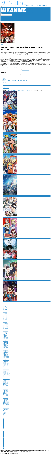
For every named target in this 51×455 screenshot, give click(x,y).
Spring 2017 (6, 357)
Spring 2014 (6, 354)
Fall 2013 (5, 325)
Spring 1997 (5, 336)
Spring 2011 (6, 351)
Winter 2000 (5, 386)
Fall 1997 (5, 309)
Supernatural (18, 67)
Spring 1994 (5, 334)
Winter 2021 (5, 409)
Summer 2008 (6, 369)
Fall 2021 (5, 333)
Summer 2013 (6, 374)
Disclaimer (5, 414)
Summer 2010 (6, 371)
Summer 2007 (6, 367)
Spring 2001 (5, 341)
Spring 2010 (5, 350)
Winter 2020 (6, 408)
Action (1, 67)
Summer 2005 (6, 365)
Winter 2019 (6, 407)
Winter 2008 (5, 394)
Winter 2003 (5, 390)
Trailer (1, 44)
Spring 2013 (5, 353)
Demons (9, 67)
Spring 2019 (6, 360)
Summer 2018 (6, 380)
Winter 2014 (6, 401)
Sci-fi (26, 90)
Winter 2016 (6, 403)
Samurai (22, 90)
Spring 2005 (5, 344)
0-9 (3, 419)
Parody (19, 90)
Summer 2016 (6, 377)
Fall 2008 (5, 319)
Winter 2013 (6, 400)
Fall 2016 (5, 328)
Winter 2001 (5, 388)
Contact (4, 412)
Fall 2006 (5, 317)
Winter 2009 (5, 395)
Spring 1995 (5, 335)
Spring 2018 (6, 358)
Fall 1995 (5, 308)
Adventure (5, 67)
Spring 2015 (6, 355)
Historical (15, 90)
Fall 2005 (5, 316)
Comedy (11, 90)
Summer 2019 (6, 381)
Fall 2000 (5, 312)
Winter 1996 (5, 383)
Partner (4, 415)
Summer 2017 (6, 379)
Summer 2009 (6, 370)
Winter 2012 (5, 399)
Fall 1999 (5, 310)
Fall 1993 (5, 307)
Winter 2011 (5, 398)
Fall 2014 (28, 74)
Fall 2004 (5, 315)
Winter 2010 (5, 396)
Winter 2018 (6, 405)
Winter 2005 (5, 392)
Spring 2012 (5, 352)
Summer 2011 (6, 372)
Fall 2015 (5, 327)
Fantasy (12, 67)
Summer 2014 (6, 375)
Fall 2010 (5, 322)
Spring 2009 (5, 348)
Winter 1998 (5, 385)
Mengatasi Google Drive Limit (9, 416)
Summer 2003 (6, 363)
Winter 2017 (6, 404)
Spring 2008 (5, 347)
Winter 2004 (5, 391)
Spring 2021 (5, 361)
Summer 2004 (6, 364)
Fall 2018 (5, 331)
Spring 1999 (5, 338)
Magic (15, 67)
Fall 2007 (5, 318)
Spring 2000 (5, 339)
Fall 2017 (5, 329)
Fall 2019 (5, 332)
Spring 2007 (5, 346)
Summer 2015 (6, 376)
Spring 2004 (5, 343)
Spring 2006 (5, 345)
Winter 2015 (6, 402)
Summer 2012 (6, 373)
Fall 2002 (5, 313)
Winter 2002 (5, 389)
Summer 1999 (6, 362)
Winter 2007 (5, 393)
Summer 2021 (6, 382)
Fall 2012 (5, 324)
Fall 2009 (5, 320)
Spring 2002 (5, 342)
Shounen (29, 90)
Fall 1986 (5, 306)
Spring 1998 (5, 337)
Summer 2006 (6, 366)
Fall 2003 (5, 314)
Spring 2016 (6, 356)
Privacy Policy (6, 413)
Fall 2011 (5, 323)
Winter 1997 (5, 384)
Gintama (6, 88)
